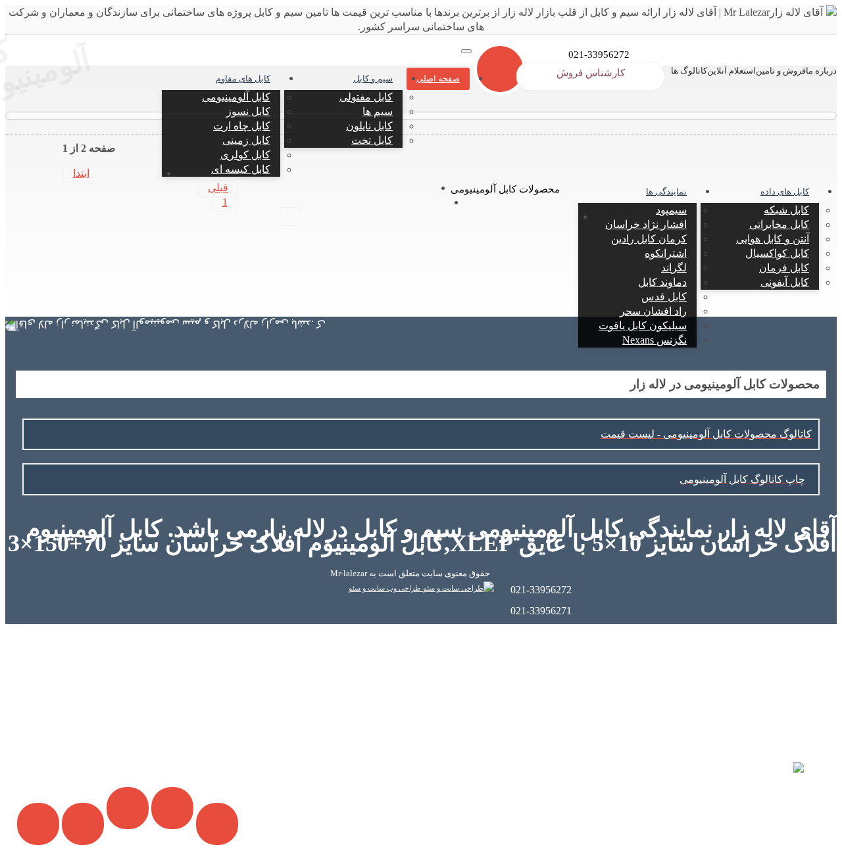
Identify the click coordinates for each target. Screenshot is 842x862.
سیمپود (671, 210)
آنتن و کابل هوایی (772, 238)
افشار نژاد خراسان (646, 224)
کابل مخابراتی (779, 224)
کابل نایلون (369, 125)
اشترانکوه (666, 253)
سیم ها (377, 111)
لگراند (674, 267)
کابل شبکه (786, 210)
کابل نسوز (248, 111)
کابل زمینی (246, 140)
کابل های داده (784, 191)
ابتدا (81, 173)
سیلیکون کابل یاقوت (643, 325)
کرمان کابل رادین (649, 238)
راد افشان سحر (653, 311)
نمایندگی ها (666, 191)
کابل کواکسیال (777, 253)
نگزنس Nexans (654, 340)
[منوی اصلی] (466, 51)
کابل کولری (245, 154)
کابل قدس (664, 296)
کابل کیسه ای (240, 169)
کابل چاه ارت (241, 125)
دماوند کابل (662, 282)
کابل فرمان (784, 267)
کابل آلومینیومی (236, 96)
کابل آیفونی (784, 282)
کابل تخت (372, 140)
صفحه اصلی (438, 78)
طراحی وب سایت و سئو (386, 588)
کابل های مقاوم (243, 78)
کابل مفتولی (366, 96)
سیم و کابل (373, 78)
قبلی (218, 187)
